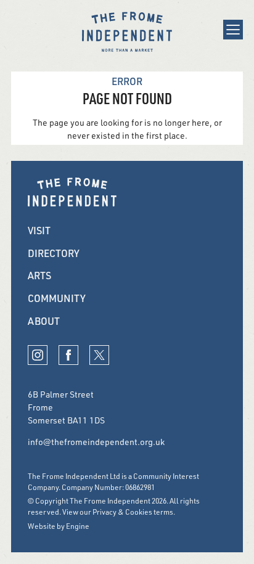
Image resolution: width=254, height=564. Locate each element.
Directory (54, 253)
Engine (77, 526)
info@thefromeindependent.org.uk (96, 441)
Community (57, 298)
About (44, 321)
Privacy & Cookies (122, 512)
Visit (39, 230)
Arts (39, 275)
